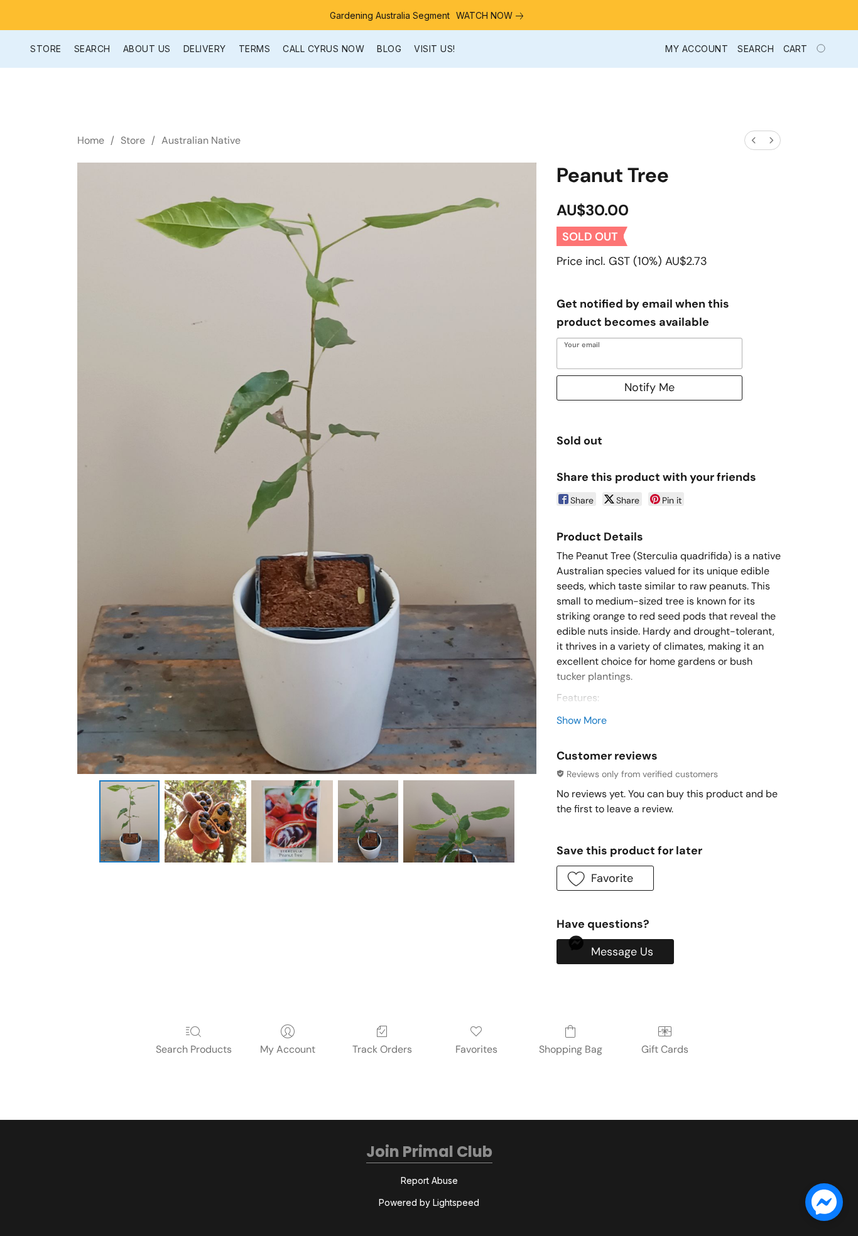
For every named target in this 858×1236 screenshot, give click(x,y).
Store (133, 140)
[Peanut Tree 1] (205, 821)
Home (90, 140)
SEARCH (92, 48)
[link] (492, 15)
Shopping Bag (570, 1049)
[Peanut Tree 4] (458, 821)
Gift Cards (664, 1049)
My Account (287, 1049)
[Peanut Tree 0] (129, 821)
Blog (389, 48)
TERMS (255, 48)
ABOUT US (147, 48)
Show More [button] (582, 720)
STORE (46, 48)
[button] (605, 878)
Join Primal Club (429, 1151)
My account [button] (696, 48)
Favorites (476, 1049)
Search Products (194, 1049)
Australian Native (201, 140)
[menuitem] (754, 140)
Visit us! (434, 48)
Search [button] (755, 48)
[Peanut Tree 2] (292, 821)
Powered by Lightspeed (429, 1202)
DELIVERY (204, 48)
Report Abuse (429, 1180)
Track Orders (382, 1049)
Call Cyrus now (323, 48)
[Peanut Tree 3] (368, 821)
